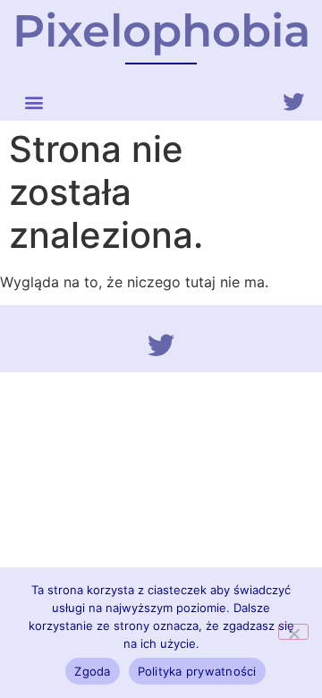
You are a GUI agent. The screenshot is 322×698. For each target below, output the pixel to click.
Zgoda (92, 671)
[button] (33, 101)
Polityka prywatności (197, 671)
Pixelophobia (161, 31)
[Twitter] (293, 102)
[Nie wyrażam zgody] (293, 632)
